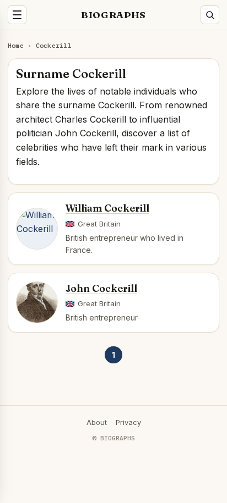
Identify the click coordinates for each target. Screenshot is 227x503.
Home (16, 45)
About (97, 422)
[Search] (210, 14)
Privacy (128, 422)
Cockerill (54, 45)
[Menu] (17, 14)
